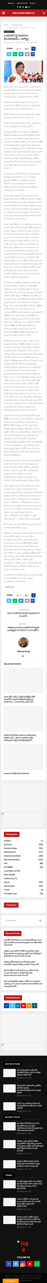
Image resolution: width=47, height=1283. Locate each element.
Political (7, 878)
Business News (10, 848)
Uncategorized (9, 31)
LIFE (5, 863)
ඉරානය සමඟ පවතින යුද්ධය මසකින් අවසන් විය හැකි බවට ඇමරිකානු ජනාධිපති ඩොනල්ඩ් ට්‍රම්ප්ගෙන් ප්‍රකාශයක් (29, 1220)
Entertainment (10, 852)
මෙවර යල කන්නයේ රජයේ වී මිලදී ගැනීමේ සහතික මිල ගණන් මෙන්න (29, 1105)
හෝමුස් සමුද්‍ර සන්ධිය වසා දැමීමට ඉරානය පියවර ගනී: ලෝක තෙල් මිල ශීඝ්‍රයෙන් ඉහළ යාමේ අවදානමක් (29, 1185)
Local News (9, 871)
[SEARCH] (40, 920)
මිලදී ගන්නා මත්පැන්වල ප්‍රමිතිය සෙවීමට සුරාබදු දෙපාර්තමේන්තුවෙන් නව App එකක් (29, 1089)
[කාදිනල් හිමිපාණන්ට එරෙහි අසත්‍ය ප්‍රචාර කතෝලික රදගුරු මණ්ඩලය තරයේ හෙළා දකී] (9, 1164)
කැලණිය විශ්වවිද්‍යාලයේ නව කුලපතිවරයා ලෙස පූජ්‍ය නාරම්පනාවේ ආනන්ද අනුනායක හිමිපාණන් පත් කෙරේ (23, 942)
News (6, 875)
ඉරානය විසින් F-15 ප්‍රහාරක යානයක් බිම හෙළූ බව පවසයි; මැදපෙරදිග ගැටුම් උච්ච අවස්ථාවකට (29, 1202)
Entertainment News (12, 856)
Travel (6, 890)
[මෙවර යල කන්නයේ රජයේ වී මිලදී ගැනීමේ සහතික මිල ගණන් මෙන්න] (9, 1106)
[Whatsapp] (37, 1264)
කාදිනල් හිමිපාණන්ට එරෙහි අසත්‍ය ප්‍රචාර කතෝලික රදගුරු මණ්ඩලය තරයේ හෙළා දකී (28, 1163)
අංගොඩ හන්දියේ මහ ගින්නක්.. (17, 773)
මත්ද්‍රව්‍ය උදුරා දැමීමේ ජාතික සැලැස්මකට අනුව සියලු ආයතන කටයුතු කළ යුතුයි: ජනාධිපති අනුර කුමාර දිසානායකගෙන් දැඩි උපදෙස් (22, 953)
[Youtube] (30, 1264)
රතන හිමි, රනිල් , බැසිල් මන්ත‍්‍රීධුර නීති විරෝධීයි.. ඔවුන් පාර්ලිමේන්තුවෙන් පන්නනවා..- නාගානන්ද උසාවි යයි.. (19, 699)
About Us (11, 3)
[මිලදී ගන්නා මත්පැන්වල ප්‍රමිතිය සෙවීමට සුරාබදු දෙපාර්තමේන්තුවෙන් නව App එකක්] (9, 1088)
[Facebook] (9, 1264)
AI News (7, 841)
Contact (32, 3)
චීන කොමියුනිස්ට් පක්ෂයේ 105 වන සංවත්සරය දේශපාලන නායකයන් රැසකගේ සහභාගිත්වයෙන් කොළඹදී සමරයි (23, 983)
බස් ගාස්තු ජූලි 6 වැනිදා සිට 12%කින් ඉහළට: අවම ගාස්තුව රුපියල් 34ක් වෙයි (29, 1072)
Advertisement (22, 3)
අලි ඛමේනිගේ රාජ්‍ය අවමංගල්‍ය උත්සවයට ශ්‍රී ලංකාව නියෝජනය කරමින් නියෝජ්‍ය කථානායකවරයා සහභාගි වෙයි (21, 972)
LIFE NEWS (8, 867)
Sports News (9, 886)
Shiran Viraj (10, 42)
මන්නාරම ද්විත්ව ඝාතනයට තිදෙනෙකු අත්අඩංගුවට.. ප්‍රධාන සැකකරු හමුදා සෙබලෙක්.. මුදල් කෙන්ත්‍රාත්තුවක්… (20, 737)
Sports (7, 882)
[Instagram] (23, 1264)
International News (12, 860)
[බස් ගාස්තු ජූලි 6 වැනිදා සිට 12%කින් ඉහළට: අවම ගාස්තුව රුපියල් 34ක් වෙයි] (9, 1073)
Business (8, 844)
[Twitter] (16, 1264)
